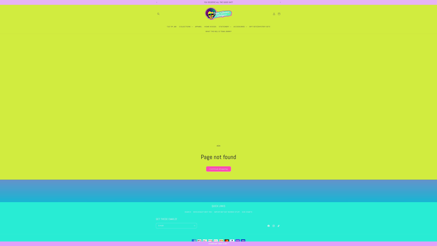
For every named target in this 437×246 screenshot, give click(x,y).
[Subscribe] (194, 225)
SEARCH (188, 212)
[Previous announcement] (156, 2)
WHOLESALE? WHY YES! (202, 212)
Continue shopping (219, 169)
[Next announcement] (280, 2)
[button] (218, 243)
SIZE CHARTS (247, 212)
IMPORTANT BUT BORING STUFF (227, 212)
